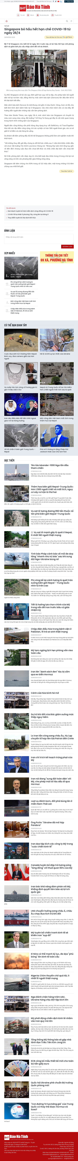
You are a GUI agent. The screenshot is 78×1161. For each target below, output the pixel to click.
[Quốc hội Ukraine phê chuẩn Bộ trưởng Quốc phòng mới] (16, 1089)
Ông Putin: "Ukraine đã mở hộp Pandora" (47, 824)
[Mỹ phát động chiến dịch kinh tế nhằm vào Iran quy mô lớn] (16, 1025)
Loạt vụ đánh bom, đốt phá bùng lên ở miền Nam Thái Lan (51, 802)
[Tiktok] (55, 1)
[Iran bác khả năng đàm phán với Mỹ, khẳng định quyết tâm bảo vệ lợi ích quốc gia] (16, 893)
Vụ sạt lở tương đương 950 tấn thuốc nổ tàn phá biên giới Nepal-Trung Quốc (22, 294)
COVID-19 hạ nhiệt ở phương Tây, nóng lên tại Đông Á (28, 214)
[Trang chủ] (6, 21)
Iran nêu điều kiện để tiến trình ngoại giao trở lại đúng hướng (20, 419)
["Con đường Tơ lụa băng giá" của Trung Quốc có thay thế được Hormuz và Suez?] (16, 1111)
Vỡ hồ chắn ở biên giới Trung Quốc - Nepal (21, 276)
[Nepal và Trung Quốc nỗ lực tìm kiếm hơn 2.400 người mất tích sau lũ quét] (57, 373)
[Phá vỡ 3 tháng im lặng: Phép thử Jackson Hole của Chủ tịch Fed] (57, 435)
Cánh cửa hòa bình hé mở (45, 693)
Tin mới (22, 15)
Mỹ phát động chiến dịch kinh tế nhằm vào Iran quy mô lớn (52, 1019)
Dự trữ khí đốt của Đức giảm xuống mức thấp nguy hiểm (52, 716)
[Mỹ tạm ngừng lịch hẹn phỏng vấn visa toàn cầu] (16, 657)
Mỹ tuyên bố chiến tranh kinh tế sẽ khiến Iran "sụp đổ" (49, 934)
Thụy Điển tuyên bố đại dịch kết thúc (22, 218)
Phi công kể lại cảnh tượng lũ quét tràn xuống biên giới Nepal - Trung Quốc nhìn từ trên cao (23, 284)
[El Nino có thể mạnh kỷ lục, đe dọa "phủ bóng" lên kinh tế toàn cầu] (16, 961)
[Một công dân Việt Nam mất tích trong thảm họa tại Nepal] (57, 404)
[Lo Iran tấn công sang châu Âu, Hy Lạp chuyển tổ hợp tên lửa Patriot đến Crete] (16, 742)
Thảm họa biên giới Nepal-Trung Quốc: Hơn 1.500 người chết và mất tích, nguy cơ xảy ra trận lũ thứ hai (52, 489)
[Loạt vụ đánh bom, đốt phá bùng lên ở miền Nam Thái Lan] (16, 808)
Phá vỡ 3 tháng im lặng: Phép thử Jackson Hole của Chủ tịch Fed (54, 450)
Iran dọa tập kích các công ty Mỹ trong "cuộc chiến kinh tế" (52, 845)
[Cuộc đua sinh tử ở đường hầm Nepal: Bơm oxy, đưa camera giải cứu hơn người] (21, 340)
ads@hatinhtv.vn (69, 1158)
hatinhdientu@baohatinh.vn (51, 1154)
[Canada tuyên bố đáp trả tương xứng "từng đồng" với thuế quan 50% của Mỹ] (16, 872)
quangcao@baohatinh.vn (55, 1158)
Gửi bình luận (67, 246)
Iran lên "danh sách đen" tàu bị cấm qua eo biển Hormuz (50, 673)
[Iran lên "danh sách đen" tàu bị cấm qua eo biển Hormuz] (16, 678)
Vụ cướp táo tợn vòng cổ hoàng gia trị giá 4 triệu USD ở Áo (20, 388)
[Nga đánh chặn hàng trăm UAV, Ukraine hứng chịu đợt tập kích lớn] (16, 1004)
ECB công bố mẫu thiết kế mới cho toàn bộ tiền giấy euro (52, 1062)
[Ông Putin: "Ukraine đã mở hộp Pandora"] (16, 829)
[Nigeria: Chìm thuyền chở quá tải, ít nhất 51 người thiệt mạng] (16, 982)
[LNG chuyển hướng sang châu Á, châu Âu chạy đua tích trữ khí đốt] (16, 918)
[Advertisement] (39, 188)
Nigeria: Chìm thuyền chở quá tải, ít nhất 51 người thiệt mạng (50, 977)
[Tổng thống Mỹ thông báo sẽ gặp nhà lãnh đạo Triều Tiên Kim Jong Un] (16, 1046)
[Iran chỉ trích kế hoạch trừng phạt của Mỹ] (16, 764)
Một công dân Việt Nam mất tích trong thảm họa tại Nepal (23, 302)
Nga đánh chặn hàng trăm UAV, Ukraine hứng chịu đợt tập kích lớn (49, 998)
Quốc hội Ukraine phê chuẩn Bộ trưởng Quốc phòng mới (52, 1084)
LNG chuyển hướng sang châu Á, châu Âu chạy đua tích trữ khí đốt (51, 912)
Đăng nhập (70, 1)
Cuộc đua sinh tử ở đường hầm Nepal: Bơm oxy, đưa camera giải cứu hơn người (20, 356)
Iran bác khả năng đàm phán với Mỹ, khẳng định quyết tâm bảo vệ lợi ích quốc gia (51, 889)
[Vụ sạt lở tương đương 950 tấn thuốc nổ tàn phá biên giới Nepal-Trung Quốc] (16, 518)
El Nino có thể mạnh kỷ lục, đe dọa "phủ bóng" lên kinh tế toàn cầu (52, 955)
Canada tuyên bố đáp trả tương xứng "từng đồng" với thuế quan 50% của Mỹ (51, 866)
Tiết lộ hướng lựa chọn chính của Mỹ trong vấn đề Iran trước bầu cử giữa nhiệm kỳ (50, 607)
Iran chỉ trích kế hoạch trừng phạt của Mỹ (51, 759)
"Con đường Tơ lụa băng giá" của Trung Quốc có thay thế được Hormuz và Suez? (52, 1107)
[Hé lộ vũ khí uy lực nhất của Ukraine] (57, 340)
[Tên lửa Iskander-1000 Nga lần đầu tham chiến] (16, 472)
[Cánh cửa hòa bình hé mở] (16, 700)
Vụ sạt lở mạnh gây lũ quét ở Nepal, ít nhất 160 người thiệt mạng (51, 534)
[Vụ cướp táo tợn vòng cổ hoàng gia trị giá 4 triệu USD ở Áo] (21, 373)
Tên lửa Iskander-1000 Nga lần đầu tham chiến (50, 466)
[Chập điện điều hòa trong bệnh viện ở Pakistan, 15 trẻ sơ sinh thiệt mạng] (16, 636)
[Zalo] (61, 1)
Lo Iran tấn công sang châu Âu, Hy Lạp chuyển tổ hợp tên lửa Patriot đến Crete (52, 737)
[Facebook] (53, 1)
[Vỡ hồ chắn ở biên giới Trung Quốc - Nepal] (21, 268)
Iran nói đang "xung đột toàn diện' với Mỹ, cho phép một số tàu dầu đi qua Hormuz (51, 781)
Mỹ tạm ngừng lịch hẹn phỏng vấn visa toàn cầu (52, 652)
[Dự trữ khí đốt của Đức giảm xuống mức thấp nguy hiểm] (16, 721)
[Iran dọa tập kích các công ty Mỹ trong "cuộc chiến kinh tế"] (16, 851)
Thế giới (6, 26)
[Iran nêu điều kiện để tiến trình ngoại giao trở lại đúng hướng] (21, 404)
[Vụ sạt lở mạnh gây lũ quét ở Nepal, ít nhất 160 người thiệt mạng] (16, 539)
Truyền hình (58, 15)
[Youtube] (58, 1)
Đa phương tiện (44, 15)
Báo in (32, 15)
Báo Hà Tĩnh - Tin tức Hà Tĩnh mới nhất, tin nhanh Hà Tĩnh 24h (39, 8)
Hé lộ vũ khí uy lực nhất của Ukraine (55, 354)
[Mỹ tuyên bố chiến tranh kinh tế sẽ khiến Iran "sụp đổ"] (16, 939)
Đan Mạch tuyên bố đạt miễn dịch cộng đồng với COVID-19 (30, 211)
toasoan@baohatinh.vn (67, 1154)
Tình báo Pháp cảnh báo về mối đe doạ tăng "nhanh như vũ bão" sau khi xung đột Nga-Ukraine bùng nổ (52, 557)
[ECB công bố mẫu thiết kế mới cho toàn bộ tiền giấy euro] (16, 1068)
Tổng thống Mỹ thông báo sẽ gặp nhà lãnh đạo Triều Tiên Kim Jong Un (51, 1041)
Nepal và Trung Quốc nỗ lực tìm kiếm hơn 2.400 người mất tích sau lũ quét (56, 388)
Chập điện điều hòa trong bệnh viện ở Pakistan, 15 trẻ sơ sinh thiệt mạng (23, 311)
